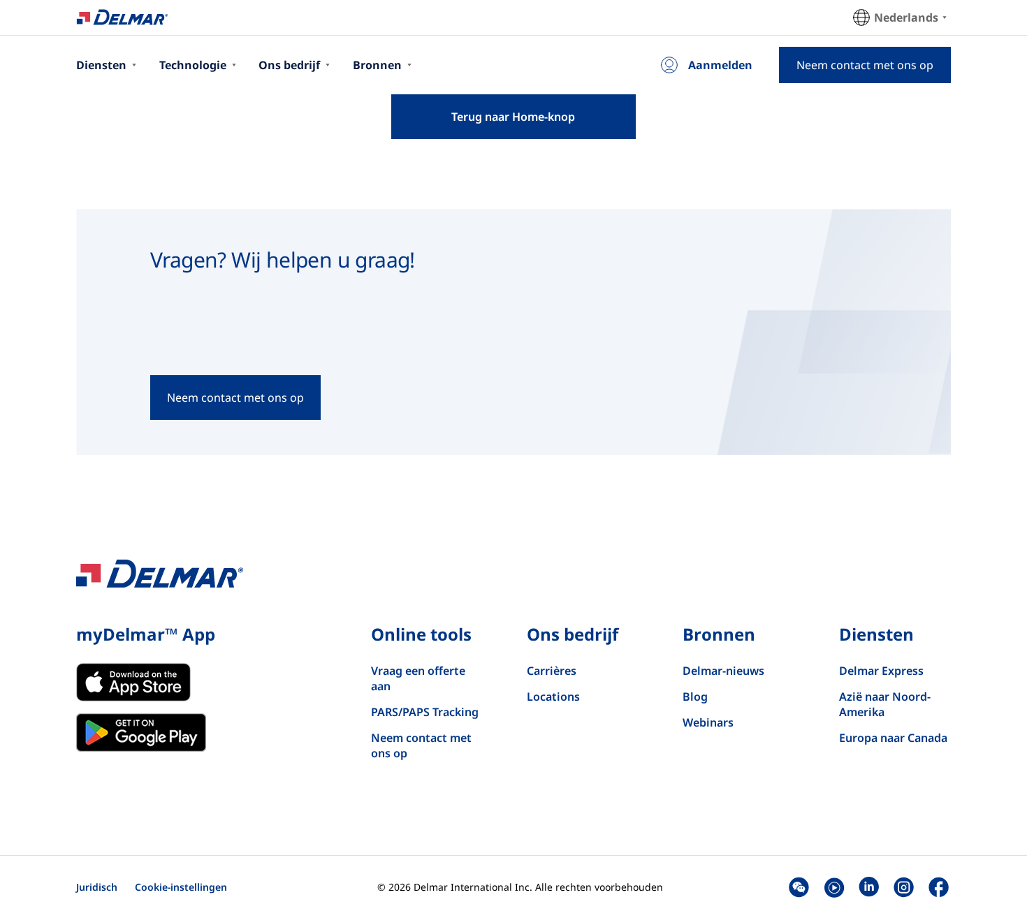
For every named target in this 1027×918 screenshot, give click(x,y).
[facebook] (938, 887)
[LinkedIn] (869, 887)
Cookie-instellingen (181, 887)
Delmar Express (881, 670)
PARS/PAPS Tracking (425, 712)
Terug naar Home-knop (513, 116)
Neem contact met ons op (421, 745)
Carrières (551, 670)
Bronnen (377, 65)
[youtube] (834, 887)
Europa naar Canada (893, 737)
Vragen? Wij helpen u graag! (282, 259)
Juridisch (96, 887)
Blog (695, 696)
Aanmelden (720, 65)
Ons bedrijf (289, 65)
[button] (799, 887)
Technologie (192, 65)
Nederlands (906, 17)
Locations (553, 696)
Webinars (708, 722)
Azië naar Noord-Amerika (885, 704)
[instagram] (903, 887)
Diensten (101, 65)
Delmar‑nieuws (723, 670)
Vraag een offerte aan (418, 678)
